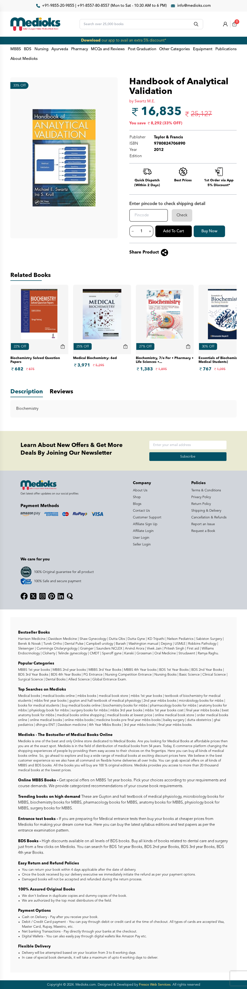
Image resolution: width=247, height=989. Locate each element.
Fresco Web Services (155, 984)
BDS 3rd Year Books (33, 674)
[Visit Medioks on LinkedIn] (60, 596)
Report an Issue (203, 524)
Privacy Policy (201, 497)
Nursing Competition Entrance (128, 674)
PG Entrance (92, 674)
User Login (141, 537)
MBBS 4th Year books (140, 669)
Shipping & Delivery (206, 510)
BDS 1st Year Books (173, 669)
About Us (140, 490)
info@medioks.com (194, 6)
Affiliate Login (143, 531)
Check (182, 215)
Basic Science (189, 674)
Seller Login (142, 544)
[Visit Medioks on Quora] (70, 596)
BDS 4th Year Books (65, 674)
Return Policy (201, 504)
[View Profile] (225, 24)
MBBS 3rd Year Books (104, 669)
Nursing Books (165, 674)
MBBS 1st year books (34, 669)
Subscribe (187, 456)
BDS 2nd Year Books (206, 669)
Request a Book (203, 531)
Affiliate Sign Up (145, 524)
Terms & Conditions (206, 490)
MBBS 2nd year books (69, 669)
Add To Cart (173, 231)
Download (91, 40)
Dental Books (55, 679)
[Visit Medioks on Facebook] (24, 596)
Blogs (137, 504)
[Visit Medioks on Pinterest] (51, 596)
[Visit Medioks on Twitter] (33, 596)
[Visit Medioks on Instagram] (42, 596)
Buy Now (209, 231)
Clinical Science (213, 674)
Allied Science (78, 679)
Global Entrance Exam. (109, 679)
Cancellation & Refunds (208, 517)
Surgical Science (30, 679)
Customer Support (147, 517)
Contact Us (141, 510)
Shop (137, 497)
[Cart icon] (63, 346)
